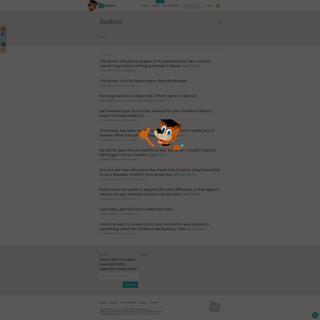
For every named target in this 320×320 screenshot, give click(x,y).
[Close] (182, 145)
